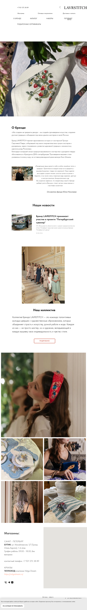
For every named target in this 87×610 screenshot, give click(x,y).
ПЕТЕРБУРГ (68, 18)
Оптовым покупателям (45, 13)
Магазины (21, 13)
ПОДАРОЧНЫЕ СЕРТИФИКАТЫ (29, 24)
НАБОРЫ (49, 18)
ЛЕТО (69, 20)
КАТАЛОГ (33, 18)
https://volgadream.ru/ (13, 574)
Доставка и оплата (69, 13)
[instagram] (12, 582)
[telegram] (9, 582)
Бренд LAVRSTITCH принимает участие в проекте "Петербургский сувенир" (54, 219)
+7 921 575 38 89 (23, 7)
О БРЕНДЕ (17, 18)
